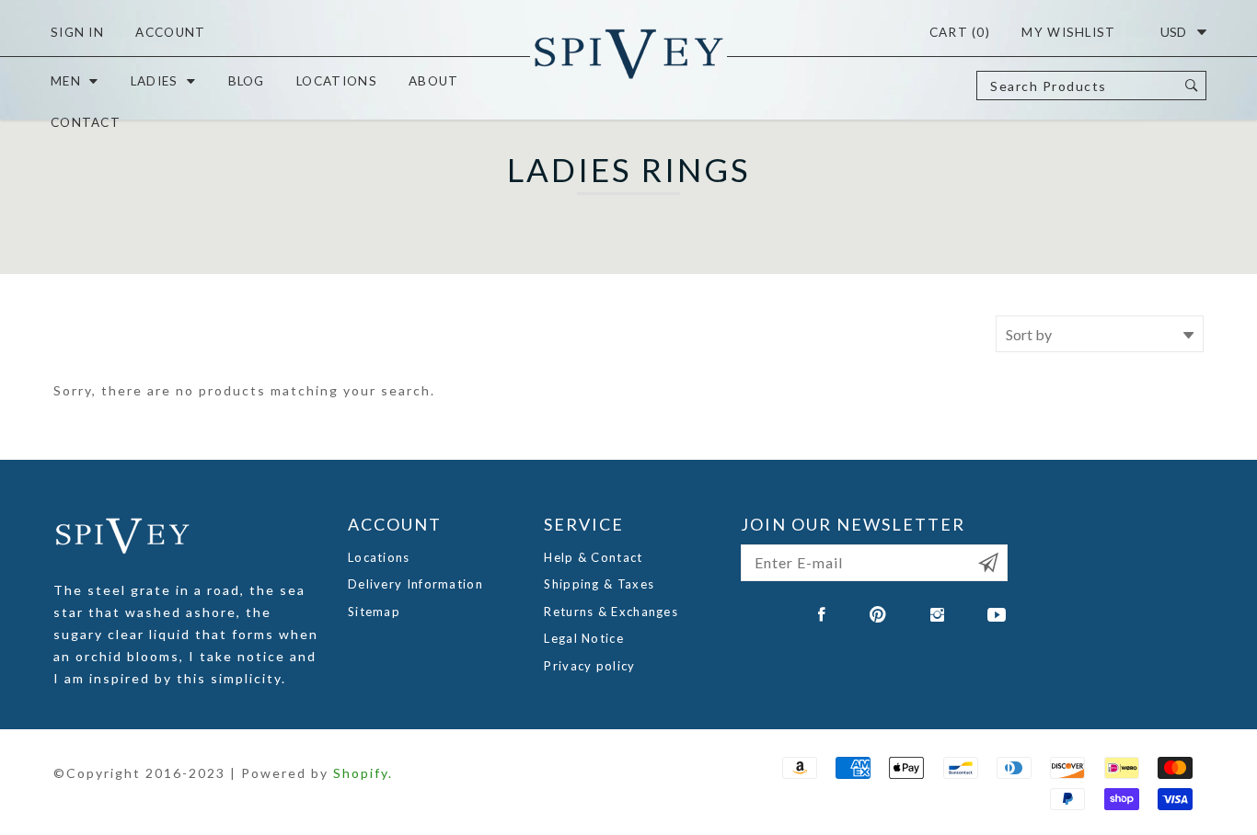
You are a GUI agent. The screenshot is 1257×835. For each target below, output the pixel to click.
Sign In (77, 32)
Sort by (1029, 334)
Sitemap (374, 611)
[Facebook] (822, 614)
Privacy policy (589, 665)
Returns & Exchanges (611, 611)
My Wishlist (1068, 32)
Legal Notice (584, 638)
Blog (246, 81)
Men (66, 81)
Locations (336, 81)
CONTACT (86, 122)
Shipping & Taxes (599, 584)
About (434, 81)
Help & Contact (593, 557)
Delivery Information (415, 584)
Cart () (959, 32)
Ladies (155, 81)
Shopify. (363, 773)
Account (170, 32)
